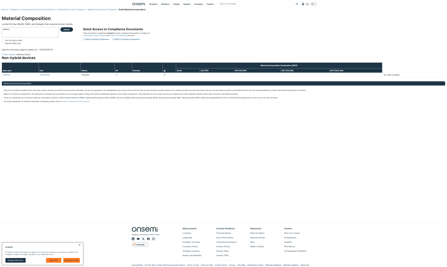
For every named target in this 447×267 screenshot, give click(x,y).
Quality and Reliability (118, 35)
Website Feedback (273, 265)
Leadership (187, 237)
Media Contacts (257, 246)
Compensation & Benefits (295, 251)
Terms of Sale (207, 265)
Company (13, 9)
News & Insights (257, 233)
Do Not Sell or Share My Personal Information (165, 265)
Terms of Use (193, 265)
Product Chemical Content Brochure (76, 101)
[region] (42, 253)
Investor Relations (225, 228)
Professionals (290, 237)
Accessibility (137, 265)
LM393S (6, 75)
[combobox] (256, 4)
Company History (190, 246)
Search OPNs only (13, 43)
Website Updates (290, 265)
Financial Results (223, 233)
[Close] (79, 244)
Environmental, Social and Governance (38, 9)
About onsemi (190, 228)
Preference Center (255, 265)
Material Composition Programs (102, 9)
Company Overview (191, 242)
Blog (252, 242)
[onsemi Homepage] (138, 4)
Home (3, 9)
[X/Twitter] (143, 238)
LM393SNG (45, 75)
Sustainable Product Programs (71, 9)
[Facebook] (148, 238)
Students (288, 242)
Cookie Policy (221, 265)
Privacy (232, 265)
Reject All (53, 260)
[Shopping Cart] (308, 4)
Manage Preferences (15, 260)
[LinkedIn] (133, 238)
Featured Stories (257, 237)
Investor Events (223, 246)
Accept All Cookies (72, 260)
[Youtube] (138, 238)
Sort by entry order (13, 40)
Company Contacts (191, 251)
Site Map (241, 265)
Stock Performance (225, 237)
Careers (288, 228)
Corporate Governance (226, 242)
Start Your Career (292, 233)
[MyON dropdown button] (303, 4)
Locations (187, 233)
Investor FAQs (222, 255)
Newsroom (255, 228)
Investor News (222, 251)
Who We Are (289, 246)
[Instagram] (153, 238)
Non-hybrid (9, 54)
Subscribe (304, 265)
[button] (297, 3)
